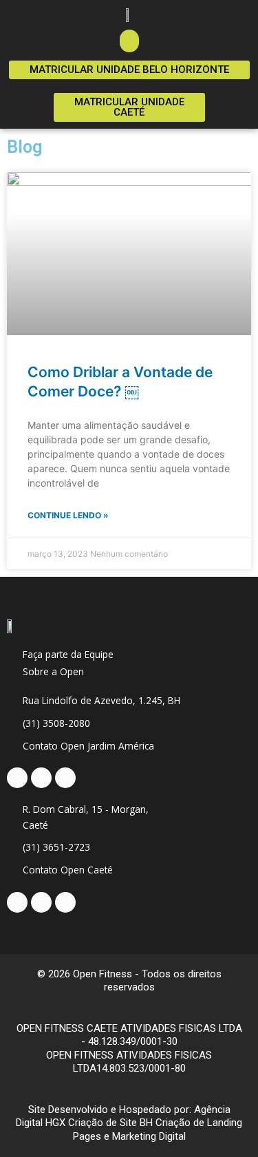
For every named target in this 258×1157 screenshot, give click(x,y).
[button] (129, 41)
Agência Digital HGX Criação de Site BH (123, 1116)
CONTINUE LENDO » (68, 515)
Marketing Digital (149, 1136)
